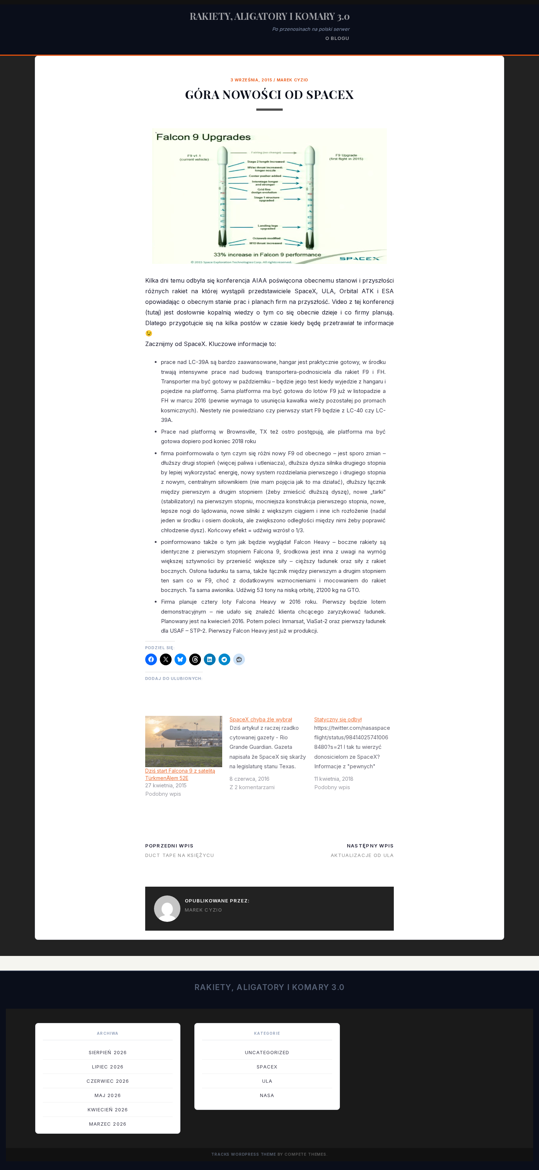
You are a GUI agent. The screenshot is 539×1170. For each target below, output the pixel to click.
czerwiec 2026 (108, 1081)
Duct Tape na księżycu (179, 855)
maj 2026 (108, 1095)
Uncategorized (267, 1052)
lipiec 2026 (107, 1067)
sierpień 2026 (108, 1052)
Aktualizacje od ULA (362, 855)
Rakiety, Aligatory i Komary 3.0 (270, 16)
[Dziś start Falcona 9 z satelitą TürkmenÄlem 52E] (184, 741)
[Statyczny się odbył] (356, 756)
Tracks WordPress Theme (243, 1154)
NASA (267, 1095)
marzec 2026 (107, 1124)
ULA (267, 1081)
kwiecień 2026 (108, 1109)
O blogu (337, 38)
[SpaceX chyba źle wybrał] (272, 756)
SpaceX (267, 1067)
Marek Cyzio (292, 79)
